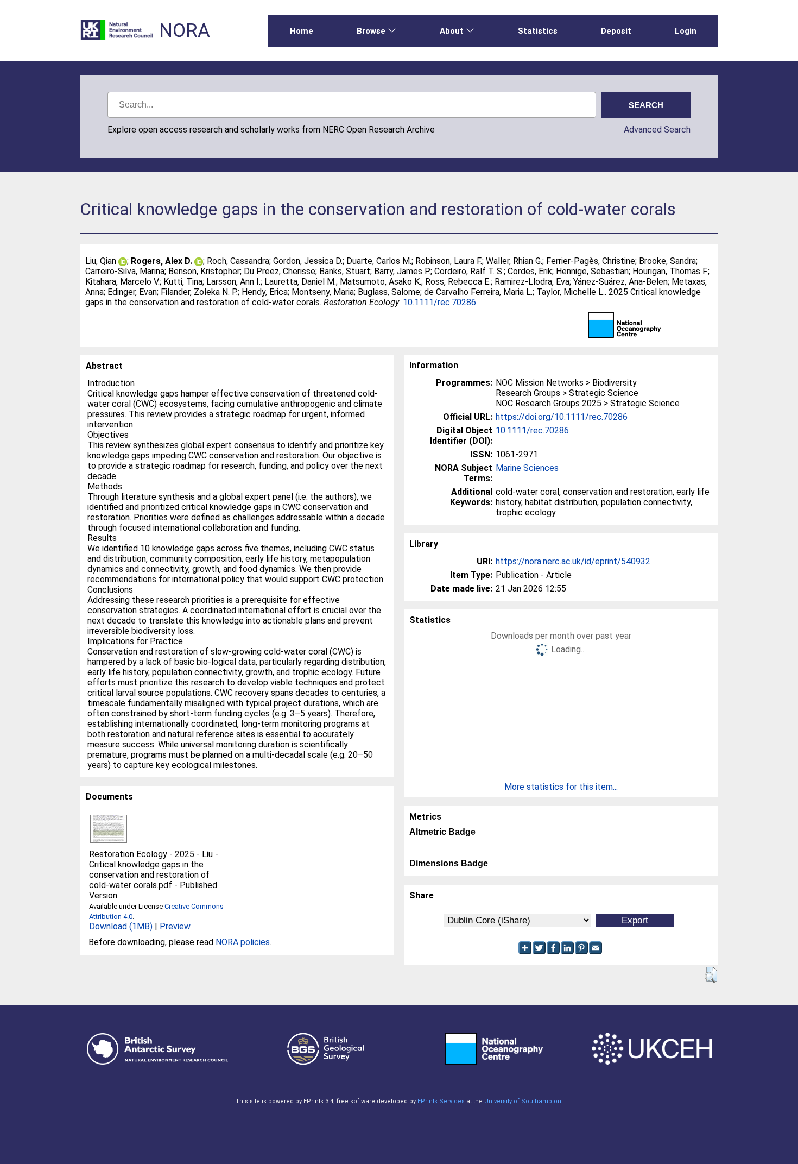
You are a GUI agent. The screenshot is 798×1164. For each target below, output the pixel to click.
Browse (371, 31)
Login (685, 31)
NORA (184, 31)
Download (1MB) (121, 926)
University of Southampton (522, 1101)
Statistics (538, 31)
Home (301, 31)
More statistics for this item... (561, 787)
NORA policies (243, 942)
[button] (711, 975)
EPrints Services (441, 1101)
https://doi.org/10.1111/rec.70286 (562, 417)
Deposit (616, 31)
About (452, 31)
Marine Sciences (527, 468)
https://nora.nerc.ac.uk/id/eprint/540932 (573, 561)
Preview (175, 926)
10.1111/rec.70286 (439, 302)
